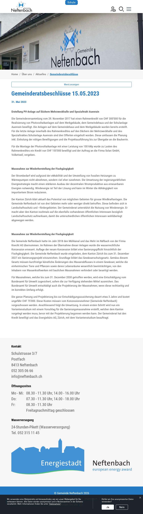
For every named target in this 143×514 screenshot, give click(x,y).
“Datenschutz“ (55, 504)
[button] (121, 9)
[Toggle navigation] (128, 8)
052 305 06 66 (22, 371)
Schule (71, 2)
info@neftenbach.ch (26, 376)
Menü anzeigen (71, 84)
